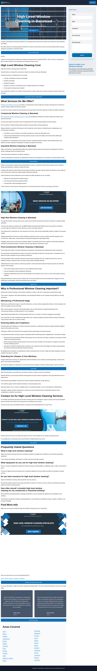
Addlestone (37, 633)
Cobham (5, 653)
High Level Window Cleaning (10, 104)
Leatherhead (6, 639)
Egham (36, 645)
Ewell (6, 578)
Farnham (36, 657)
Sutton (2, 578)
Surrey (36, 638)
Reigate (5, 643)
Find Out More (33, 161)
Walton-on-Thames (8, 658)
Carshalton (22, 578)
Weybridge (37, 631)
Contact (92, 2)
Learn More (34, 368)
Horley (4, 660)
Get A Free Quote (33, 620)
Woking (36, 640)
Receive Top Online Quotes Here (33, 582)
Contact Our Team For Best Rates (33, 96)
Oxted (4, 656)
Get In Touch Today (33, 52)
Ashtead (5, 636)
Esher (4, 648)
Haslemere (37, 660)
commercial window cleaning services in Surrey (16, 116)
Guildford (36, 648)
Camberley (37, 655)
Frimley (36, 652)
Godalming (37, 650)
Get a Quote (32, 30)
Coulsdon (15, 578)
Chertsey (36, 636)
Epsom (10, 578)
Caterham (5, 646)
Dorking (5, 651)
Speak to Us (33, 284)
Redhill (5, 641)
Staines (36, 643)
